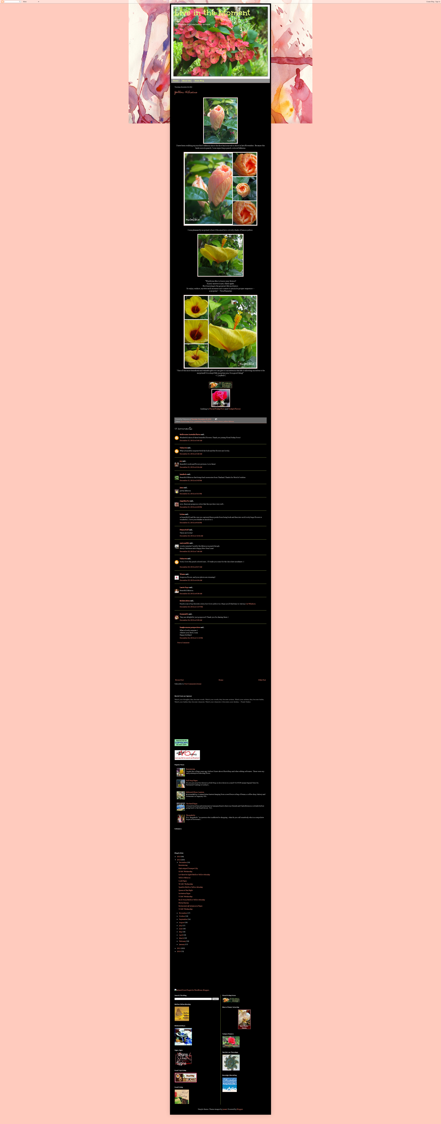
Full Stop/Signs (192, 780)
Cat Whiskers (251, 604)
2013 (179, 856)
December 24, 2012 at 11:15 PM (191, 638)
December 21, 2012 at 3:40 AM (191, 440)
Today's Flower (234, 409)
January (182, 944)
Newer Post (179, 680)
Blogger (240, 1109)
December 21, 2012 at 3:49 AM (191, 454)
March (181, 938)
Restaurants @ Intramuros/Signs (190, 906)
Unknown (183, 448)
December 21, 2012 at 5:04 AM (191, 467)
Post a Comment (183, 643)
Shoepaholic (190, 815)
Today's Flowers (207, 421)
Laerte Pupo (184, 587)
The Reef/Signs (191, 804)
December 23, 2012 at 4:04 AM (191, 580)
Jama (181, 488)
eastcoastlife (184, 543)
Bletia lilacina (184, 903)
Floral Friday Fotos (187, 421)
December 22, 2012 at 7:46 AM (191, 551)
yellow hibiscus (229, 421)
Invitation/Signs (184, 893)
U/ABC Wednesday (186, 909)
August (182, 922)
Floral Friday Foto (217, 409)
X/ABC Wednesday (185, 871)
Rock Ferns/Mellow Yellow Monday (192, 900)
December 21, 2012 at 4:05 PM (191, 507)
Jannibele (183, 474)
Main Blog (199, 81)
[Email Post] (215, 419)
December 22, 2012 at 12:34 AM (191, 536)
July (180, 925)
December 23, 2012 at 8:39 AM (191, 593)
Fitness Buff (184, 530)
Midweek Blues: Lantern (195, 792)
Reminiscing (190, 769)
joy (181, 461)
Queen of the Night (186, 890)
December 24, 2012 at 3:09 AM (191, 620)
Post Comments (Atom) (192, 684)
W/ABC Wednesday (186, 884)
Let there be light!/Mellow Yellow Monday (194, 874)
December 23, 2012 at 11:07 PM (191, 607)
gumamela (198, 421)
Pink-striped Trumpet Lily (188, 868)
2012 (179, 860)
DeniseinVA (184, 614)
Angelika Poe (185, 501)
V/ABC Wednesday (185, 896)
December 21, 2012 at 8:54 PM (191, 523)
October (182, 916)
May (181, 932)
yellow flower (218, 421)
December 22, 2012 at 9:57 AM (191, 567)
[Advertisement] (220, 661)
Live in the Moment (212, 12)
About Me (186, 81)
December (183, 862)
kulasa (182, 514)
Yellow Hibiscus (186, 92)
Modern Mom (185, 601)
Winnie (182, 574)
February (182, 941)
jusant (225, 1109)
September (183, 919)
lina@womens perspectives (190, 627)
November (183, 913)
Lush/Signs (183, 881)
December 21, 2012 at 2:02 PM (191, 480)
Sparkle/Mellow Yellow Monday (191, 887)
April (181, 935)
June (181, 929)
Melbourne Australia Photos (190, 434)
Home (175, 81)
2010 (179, 951)
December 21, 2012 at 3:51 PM (191, 494)
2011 (179, 948)
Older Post (262, 680)
